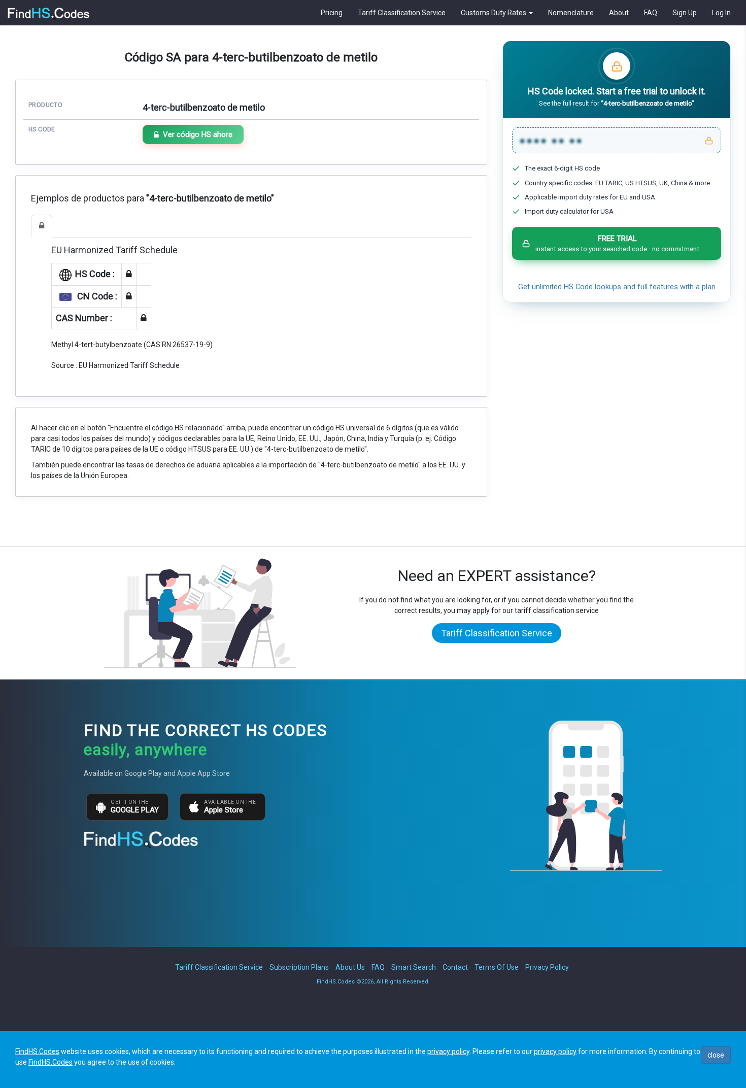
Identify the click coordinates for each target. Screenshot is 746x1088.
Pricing (332, 13)
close (715, 1055)
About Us (350, 967)
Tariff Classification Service (402, 13)
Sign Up (684, 13)
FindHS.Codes (37, 1051)
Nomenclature (571, 13)
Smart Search (413, 967)
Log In (721, 13)
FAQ (650, 13)
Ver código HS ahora (197, 134)
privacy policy (448, 1051)
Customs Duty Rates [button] (494, 13)
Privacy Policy (547, 967)
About (619, 13)
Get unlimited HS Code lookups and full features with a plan (617, 287)
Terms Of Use (496, 967)
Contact (455, 967)
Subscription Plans (299, 967)
